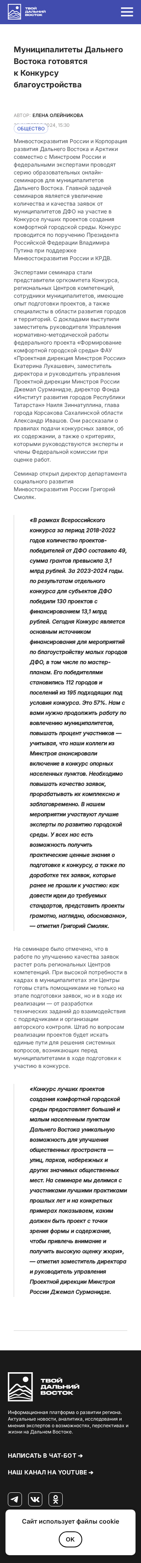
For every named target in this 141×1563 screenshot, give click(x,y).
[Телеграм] (15, 1499)
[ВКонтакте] (35, 1499)
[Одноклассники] (56, 1499)
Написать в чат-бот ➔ (45, 1455)
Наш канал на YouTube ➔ (51, 1472)
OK (70, 1539)
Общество (31, 128)
